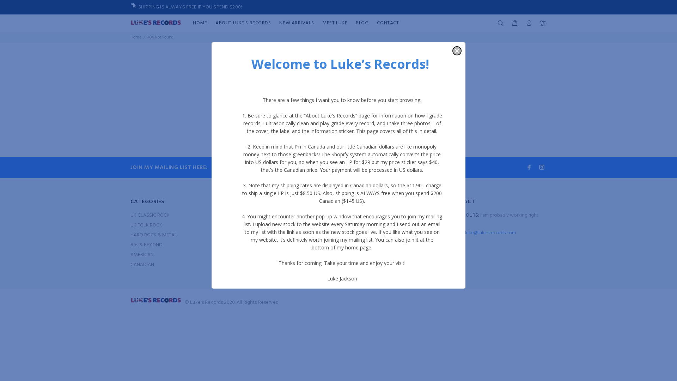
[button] (457, 51)
